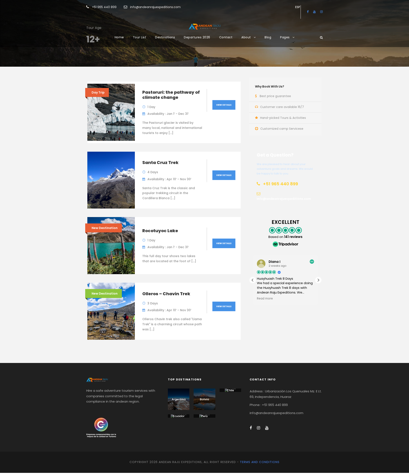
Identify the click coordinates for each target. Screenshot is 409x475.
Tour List (139, 37)
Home (119, 37)
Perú (204, 416)
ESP (297, 7)
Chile (230, 390)
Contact (226, 37)
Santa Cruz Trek (160, 163)
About (246, 37)
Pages (285, 37)
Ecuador (178, 416)
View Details (224, 105)
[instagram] (321, 12)
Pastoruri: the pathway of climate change (171, 94)
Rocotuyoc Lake (160, 231)
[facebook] (308, 12)
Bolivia (204, 399)
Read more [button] (265, 299)
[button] (318, 280)
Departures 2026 (197, 37)
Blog (268, 37)
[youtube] (314, 12)
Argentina (179, 399)
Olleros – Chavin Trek (166, 294)
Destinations (165, 37)
